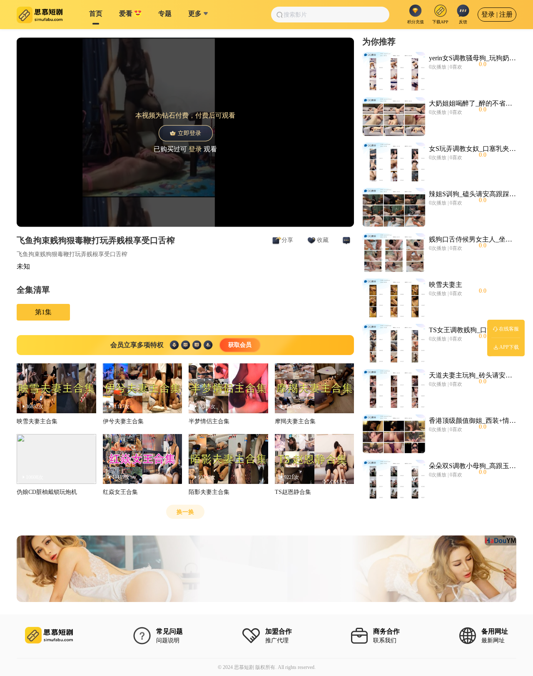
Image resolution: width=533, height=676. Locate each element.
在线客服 (509, 329)
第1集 (43, 312)
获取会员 (240, 345)
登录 (195, 148)
